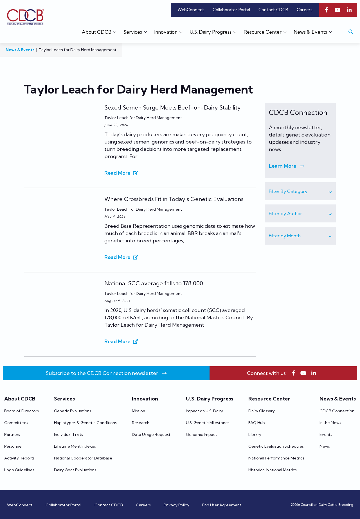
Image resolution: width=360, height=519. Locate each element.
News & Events (20, 49)
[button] (300, 191)
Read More (117, 173)
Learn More (282, 166)
